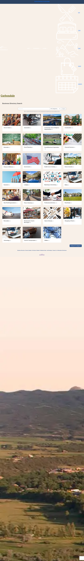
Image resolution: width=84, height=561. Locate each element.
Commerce (36, 48)
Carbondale (8, 95)
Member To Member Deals (41, 250)
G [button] (34, 111)
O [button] (44, 111)
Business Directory (21, 250)
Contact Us (54, 250)
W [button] (55, 111)
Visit (28, 48)
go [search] (64, 108)
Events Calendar (28, 250)
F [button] (33, 111)
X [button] (56, 111)
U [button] (52, 111)
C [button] (29, 111)
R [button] (48, 111)
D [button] (30, 111)
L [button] (40, 111)
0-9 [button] (24, 111)
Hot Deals (34, 250)
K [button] (39, 111)
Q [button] (47, 111)
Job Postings (49, 250)
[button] (76, 246)
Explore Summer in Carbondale (42, 1)
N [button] (43, 111)
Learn (44, 48)
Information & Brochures (62, 250)
